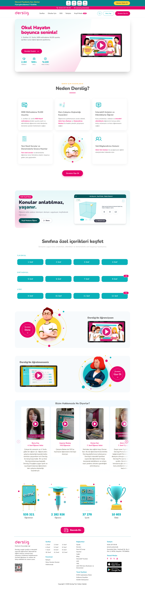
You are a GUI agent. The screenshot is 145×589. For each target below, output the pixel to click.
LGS (77, 561)
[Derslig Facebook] (108, 558)
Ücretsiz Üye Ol (123, 13)
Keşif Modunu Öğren (29, 220)
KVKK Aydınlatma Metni (84, 575)
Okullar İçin (52, 13)
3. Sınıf (64, 545)
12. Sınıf (64, 552)
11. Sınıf (56, 552)
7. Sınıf (48, 550)
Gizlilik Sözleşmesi (82, 580)
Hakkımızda (49, 564)
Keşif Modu (80, 13)
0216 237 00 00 (65, 8)
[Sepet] (99, 13)
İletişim (68, 13)
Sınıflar (42, 13)
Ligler (78, 554)
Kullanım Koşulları (82, 577)
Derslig (72, 584)
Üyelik (78, 545)
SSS (60, 13)
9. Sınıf (64, 550)
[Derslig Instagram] (111, 558)
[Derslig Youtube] (117, 558)
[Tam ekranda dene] (123, 200)
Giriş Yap (108, 13)
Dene (48, 220)
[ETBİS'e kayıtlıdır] (18, 568)
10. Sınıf (48, 552)
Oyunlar (78, 552)
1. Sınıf (48, 545)
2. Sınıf (56, 545)
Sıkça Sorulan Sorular (52, 562)
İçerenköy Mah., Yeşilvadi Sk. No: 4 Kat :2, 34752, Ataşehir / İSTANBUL (118, 550)
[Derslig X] (114, 558)
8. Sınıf (56, 550)
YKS (77, 563)
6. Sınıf (64, 547)
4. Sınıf (48, 547)
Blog (77, 556)
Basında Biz (75, 530)
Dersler (78, 547)
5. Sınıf (56, 547)
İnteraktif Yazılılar (82, 559)
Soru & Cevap (80, 549)
